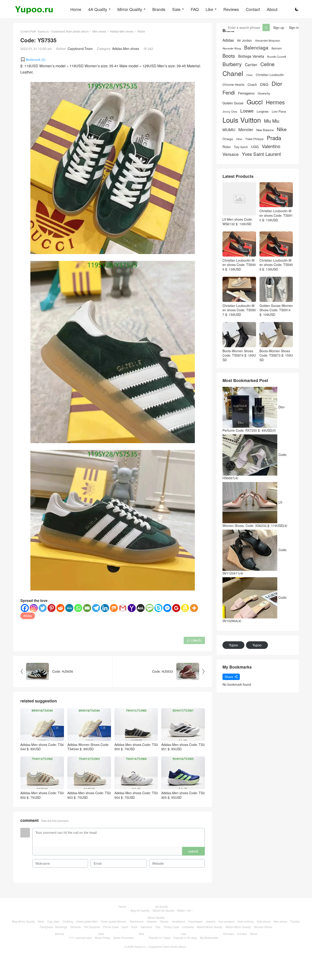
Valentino (271, 146)
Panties (295, 921)
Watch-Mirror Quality (238, 927)
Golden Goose (232, 103)
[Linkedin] (105, 608)
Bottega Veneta (251, 56)
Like (209, 9)
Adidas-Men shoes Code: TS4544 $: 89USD (42, 746)
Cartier (251, 64)
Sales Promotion (123, 938)
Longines (263, 111)
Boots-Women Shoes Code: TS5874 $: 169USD (239, 355)
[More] (194, 608)
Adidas (27, 616)
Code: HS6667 (254, 466)
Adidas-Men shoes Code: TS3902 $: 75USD (42, 795)
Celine (267, 64)
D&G (264, 84)
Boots (228, 55)
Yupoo (233, 645)
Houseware (195, 921)
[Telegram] (96, 608)
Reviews (231, 9)
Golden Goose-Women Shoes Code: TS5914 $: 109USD (276, 310)
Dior (277, 83)
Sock (134, 927)
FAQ (195, 9)
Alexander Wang (231, 48)
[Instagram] (34, 608)
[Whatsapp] (78, 608)
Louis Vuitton (241, 120)
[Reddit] (60, 608)
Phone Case (111, 927)
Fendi (228, 92)
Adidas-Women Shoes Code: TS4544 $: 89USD (88, 746)
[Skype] (158, 608)
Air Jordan (244, 40)
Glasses (152, 921)
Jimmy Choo (229, 111)
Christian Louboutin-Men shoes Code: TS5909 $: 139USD (239, 264)
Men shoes (99, 31)
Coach (252, 84)
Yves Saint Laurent (261, 154)
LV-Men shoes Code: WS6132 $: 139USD (237, 221)
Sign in (294, 27)
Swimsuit (146, 927)
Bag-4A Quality (140, 910)
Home (75, 9)
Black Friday (102, 938)
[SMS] (149, 608)
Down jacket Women (114, 921)
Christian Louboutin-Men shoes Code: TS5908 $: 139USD (276, 264)
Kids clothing (246, 921)
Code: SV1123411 (254, 561)
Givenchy (264, 93)
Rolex (226, 146)
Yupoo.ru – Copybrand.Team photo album (160, 946)
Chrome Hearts (233, 84)
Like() (194, 640)
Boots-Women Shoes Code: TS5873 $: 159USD (276, 355)
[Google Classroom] (176, 608)
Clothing (68, 921)
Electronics (136, 921)
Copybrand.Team (80, 48)
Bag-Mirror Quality (23, 921)
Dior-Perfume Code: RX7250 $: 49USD (253, 419)
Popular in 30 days (185, 938)
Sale (176, 9)
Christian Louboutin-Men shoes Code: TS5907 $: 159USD (239, 310)
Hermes (275, 102)
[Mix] (114, 608)
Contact (253, 9)
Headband (178, 921)
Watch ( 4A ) (184, 910)
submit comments (193, 852)
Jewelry (210, 921)
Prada (274, 138)
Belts (41, 921)
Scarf (125, 927)
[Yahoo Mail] (132, 608)
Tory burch (241, 147)
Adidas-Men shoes (121, 31)
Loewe (247, 111)
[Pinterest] (52, 608)
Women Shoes (263, 927)
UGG (255, 146)
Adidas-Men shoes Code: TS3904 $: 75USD (136, 795)
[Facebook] (25, 608)
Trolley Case (171, 927)
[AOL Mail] (141, 608)
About (272, 9)
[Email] (87, 608)
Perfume (75, 927)
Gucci (255, 101)
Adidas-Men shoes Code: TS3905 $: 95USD (183, 795)
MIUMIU (228, 129)
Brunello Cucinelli (276, 56)
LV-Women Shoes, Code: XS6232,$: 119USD (254, 514)
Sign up (278, 27)
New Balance (265, 130)
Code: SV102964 (254, 609)
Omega (227, 139)
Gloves (164, 921)
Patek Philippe (255, 139)
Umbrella (188, 927)
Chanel (232, 73)
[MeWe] (69, 608)
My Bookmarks (209, 938)
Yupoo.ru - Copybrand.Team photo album (63, 31)
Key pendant (226, 921)
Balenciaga (256, 47)
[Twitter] (43, 608)
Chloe (249, 75)
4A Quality (97, 9)
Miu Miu (271, 121)
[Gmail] (123, 608)
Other (239, 139)
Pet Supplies (92, 927)
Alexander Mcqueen (267, 40)
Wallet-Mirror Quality (209, 927)
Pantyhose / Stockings (53, 927)
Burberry (232, 64)
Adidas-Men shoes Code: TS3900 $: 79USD (136, 746)
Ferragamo (246, 93)
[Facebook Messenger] (167, 608)
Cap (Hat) (53, 921)
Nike (282, 129)
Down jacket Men (87, 921)
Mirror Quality (129, 9)
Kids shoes (263, 921)
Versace (230, 154)
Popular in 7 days (159, 938)
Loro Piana (279, 111)
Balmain (277, 48)
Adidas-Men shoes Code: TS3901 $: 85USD (183, 746)
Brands (158, 9)
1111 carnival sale (80, 938)
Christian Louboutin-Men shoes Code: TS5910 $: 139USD (276, 215)
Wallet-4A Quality (163, 910)
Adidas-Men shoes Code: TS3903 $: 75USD (89, 795)
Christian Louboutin (270, 75)
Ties (157, 927)
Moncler (245, 129)
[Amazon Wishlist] (185, 608)
